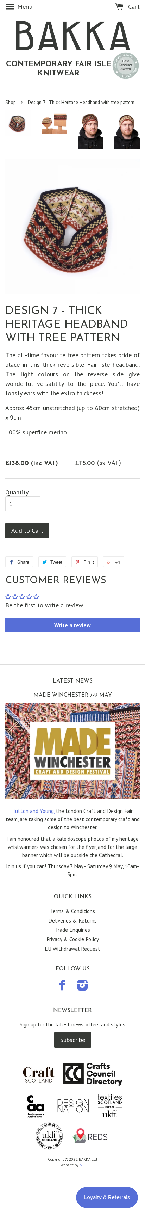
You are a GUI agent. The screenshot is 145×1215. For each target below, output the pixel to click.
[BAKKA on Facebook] (62, 987)
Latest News (73, 681)
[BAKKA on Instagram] (82, 987)
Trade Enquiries (72, 929)
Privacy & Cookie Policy (72, 939)
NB (82, 1164)
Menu (23, 6)
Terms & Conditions (72, 910)
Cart (133, 6)
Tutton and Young (33, 810)
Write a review (72, 625)
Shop (10, 102)
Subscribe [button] (72, 1040)
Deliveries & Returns (72, 920)
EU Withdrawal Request (72, 948)
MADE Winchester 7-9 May (72, 695)
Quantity (17, 492)
